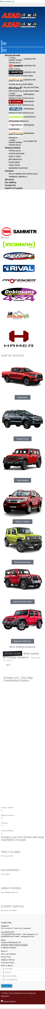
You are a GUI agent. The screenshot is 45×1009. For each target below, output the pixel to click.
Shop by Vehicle (12, 147)
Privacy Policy (6, 957)
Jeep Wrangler (15, 159)
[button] (2, 8)
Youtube (17, 945)
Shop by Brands (12, 55)
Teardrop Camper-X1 (18, 176)
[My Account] (22, 32)
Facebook (4, 945)
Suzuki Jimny (14, 162)
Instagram (24, 945)
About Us (4, 951)
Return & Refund (7, 965)
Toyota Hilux (15, 151)
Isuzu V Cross (15, 156)
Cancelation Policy (7, 963)
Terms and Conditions (8, 954)
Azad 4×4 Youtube (14, 188)
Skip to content (6, 1)
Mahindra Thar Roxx (18, 168)
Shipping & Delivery (8, 960)
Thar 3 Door (14, 165)
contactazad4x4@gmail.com (11, 942)
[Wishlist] (22, 37)
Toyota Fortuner (16, 153)
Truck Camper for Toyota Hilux (23, 174)
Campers (9, 170)
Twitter (11, 945)
